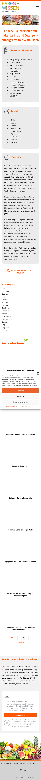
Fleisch (4, 299)
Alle (3, 288)
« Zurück (9, 637)
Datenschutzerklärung (22, 406)
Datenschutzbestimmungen (24, 726)
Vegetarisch (6, 327)
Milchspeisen (6, 316)
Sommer (5, 322)
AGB (13, 726)
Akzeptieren (20, 390)
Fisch (4, 296)
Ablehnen (20, 396)
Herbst (4, 313)
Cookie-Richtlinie (10, 406)
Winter (4, 330)
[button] (38, 373)
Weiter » (20, 642)
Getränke (5, 308)
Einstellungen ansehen (20, 402)
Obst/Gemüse (7, 319)
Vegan (4, 324)
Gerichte (5, 305)
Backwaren (6, 291)
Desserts (5, 294)
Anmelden (20, 715)
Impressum (32, 406)
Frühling (5, 302)
